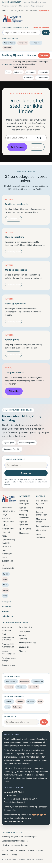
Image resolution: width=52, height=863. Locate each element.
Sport (7, 707)
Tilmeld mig (26, 473)
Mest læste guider (41, 520)
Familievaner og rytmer (9, 659)
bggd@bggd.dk (39, 815)
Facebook (6, 606)
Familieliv (30, 701)
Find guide (44, 55)
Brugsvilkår (24, 647)
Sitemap (22, 651)
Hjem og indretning (23, 509)
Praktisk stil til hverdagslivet (8, 645)
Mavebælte (28, 78)
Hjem (5, 579)
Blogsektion (19, 10)
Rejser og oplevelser (23, 523)
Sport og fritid (25, 529)
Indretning (9, 701)
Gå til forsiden (17, 147)
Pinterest (6, 611)
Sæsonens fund (8, 665)
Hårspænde (30, 72)
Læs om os (37, 147)
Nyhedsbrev (44, 10)
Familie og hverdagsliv (24, 502)
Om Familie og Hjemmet (42, 502)
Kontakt (39, 508)
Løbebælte (18, 72)
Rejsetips (20, 701)
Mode (5, 585)
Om (11, 10)
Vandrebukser (36, 43)
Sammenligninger (43, 526)
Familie (6, 574)
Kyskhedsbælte (42, 78)
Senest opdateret (40, 535)
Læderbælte (43, 72)
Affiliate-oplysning (23, 637)
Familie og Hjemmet (12, 55)
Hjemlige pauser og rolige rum (15, 845)
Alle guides (41, 530)
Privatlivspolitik (31, 10)
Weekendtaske (9, 43)
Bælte (8, 72)
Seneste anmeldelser (41, 27)
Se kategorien (13, 219)
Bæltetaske (23, 43)
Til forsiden (14, 391)
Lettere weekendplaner (8, 652)
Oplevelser (17, 707)
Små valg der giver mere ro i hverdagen (19, 836)
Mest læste (31, 55)
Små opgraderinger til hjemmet (8, 637)
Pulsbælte (7, 48)
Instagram (6, 602)
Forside (5, 10)
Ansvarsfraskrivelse (26, 643)
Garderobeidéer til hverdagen (15, 841)
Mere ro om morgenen (7, 628)
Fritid (5, 596)
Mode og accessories (24, 516)
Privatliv (31, 850)
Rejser (5, 590)
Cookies (40, 850)
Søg (45, 32)
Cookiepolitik (24, 631)
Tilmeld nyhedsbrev (14, 459)
